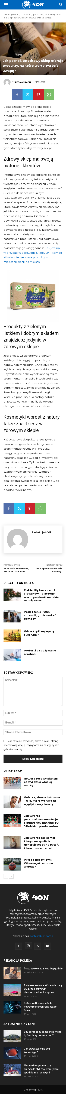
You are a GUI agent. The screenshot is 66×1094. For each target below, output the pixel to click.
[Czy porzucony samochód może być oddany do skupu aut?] (12, 1036)
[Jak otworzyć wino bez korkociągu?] (12, 1053)
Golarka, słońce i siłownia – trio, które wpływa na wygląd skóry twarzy (42, 801)
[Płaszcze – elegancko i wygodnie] (12, 973)
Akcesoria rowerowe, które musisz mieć (16, 570)
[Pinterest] (38, 94)
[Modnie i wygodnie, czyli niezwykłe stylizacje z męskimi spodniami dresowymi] (12, 1070)
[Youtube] (47, 946)
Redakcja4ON (23, 82)
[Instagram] (28, 945)
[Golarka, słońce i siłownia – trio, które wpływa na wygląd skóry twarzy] (12, 802)
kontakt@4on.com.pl (42, 936)
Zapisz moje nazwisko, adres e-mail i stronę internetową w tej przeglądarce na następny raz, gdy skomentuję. (31, 744)
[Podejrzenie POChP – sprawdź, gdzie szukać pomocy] (12, 616)
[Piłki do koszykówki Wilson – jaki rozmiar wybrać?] (12, 864)
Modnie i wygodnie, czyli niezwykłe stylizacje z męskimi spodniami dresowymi (41, 1069)
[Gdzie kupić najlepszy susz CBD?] (12, 635)
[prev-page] (6, 876)
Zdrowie (25, 14)
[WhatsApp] (49, 94)
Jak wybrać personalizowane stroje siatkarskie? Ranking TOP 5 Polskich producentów (42, 821)
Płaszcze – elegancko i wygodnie (43, 968)
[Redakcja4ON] (8, 82)
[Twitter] (28, 94)
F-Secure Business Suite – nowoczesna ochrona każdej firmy (40, 1007)
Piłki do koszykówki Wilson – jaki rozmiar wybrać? (38, 863)
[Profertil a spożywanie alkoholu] (12, 655)
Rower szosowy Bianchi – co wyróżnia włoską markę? (42, 782)
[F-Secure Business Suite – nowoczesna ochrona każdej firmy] (12, 1007)
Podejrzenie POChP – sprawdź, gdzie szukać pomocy (40, 615)
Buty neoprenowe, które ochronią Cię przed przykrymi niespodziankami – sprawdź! (43, 989)
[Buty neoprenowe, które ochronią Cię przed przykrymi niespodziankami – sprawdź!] (12, 990)
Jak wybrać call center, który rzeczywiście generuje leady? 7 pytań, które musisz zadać (41, 843)
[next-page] (11, 876)
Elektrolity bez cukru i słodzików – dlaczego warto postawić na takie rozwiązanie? (41, 595)
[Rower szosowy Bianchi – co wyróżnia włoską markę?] (12, 783)
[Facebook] (17, 94)
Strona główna (11, 14)
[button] (61, 4)
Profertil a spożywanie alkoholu (40, 652)
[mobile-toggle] (6, 4)
